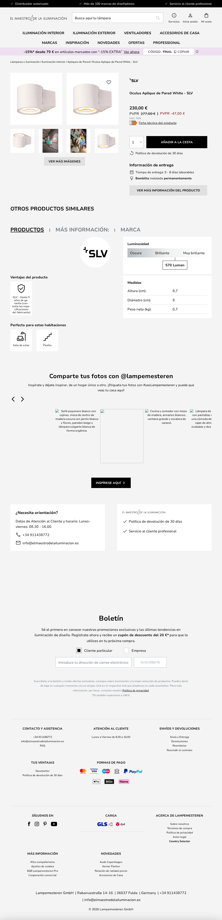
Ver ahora (131, 51)
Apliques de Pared (78, 61)
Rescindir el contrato (179, 750)
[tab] (30, 230)
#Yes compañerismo (42, 862)
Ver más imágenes (64, 161)
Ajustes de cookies (42, 866)
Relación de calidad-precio (111, 870)
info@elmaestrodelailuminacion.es (51, 543)
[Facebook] (29, 824)
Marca (130, 229)
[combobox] (117, 18)
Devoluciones (179, 741)
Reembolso (179, 745)
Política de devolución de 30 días (42, 775)
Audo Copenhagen (111, 862)
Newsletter (43, 770)
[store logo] (38, 18)
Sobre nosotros (179, 823)
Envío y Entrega (179, 737)
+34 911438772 (36, 534)
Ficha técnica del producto (157, 123)
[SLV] (156, 80)
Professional (166, 42)
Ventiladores (137, 33)
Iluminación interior (53, 61)
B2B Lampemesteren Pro (42, 870)
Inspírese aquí (108, 483)
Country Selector (179, 841)
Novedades (109, 42)
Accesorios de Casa (111, 875)
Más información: (82, 229)
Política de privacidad (135, 690)
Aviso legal (179, 836)
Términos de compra (179, 828)
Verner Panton (111, 866)
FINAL (168, 52)
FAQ (42, 745)
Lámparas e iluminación (25, 61)
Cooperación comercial (42, 875)
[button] (22, 141)
